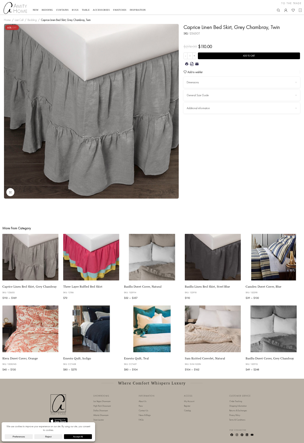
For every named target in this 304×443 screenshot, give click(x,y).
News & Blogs (145, 415)
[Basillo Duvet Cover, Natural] (152, 257)
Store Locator (98, 419)
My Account (189, 401)
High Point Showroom (102, 405)
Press (141, 405)
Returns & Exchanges (238, 410)
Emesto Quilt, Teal (136, 358)
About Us (142, 401)
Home (7, 20)
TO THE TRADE (291, 3)
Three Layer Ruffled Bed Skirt (82, 286)
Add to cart (249, 55)
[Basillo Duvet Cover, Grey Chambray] (274, 328)
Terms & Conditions (237, 419)
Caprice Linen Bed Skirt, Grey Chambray (29, 286)
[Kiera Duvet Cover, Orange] (30, 328)
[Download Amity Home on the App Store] (58, 421)
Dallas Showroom (100, 410)
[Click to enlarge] (10, 192)
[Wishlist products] (293, 10)
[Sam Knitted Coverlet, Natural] (213, 328)
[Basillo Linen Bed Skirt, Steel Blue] (213, 257)
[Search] (278, 10)
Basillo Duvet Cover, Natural (142, 286)
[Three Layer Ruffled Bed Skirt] (91, 257)
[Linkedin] (247, 434)
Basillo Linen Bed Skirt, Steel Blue (207, 286)
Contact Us (143, 410)
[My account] (286, 10)
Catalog (187, 410)
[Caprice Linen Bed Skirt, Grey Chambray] (30, 257)
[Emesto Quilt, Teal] (152, 328)
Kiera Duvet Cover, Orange (20, 358)
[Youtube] (252, 434)
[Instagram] (236, 434)
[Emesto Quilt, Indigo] (91, 328)
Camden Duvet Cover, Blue (263, 286)
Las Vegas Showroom (102, 401)
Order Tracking (235, 401)
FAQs (141, 419)
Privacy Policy (234, 415)
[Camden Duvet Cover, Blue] (274, 257)
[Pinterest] (241, 434)
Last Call (19, 20)
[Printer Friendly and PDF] (242, 64)
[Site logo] (16, 8)
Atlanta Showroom (101, 415)
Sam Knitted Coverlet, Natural (205, 358)
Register (187, 405)
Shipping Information (238, 405)
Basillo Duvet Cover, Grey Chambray (270, 358)
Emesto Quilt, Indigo (77, 358)
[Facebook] (231, 434)
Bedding (32, 20)
